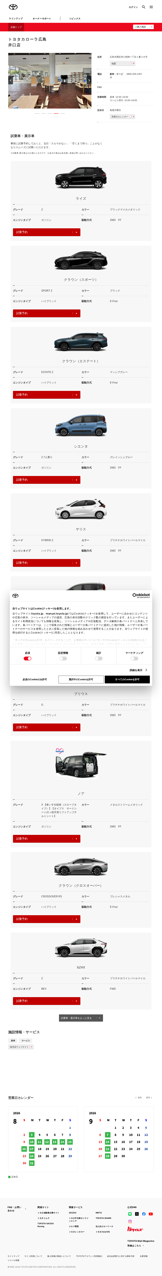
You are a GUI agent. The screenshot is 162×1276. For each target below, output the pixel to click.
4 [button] (54, 114)
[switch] (63, 658)
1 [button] (35, 114)
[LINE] (129, 1213)
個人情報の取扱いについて (59, 1256)
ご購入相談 (140, 27)
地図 (114, 63)
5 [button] (61, 114)
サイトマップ (13, 1256)
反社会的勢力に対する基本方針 (121, 1256)
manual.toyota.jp (57, 613)
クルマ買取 (74, 1226)
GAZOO (72, 1213)
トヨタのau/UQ (103, 1232)
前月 (140, 1097)
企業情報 (144, 1256)
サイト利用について (33, 1256)
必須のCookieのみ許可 (35, 679)
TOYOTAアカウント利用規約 (89, 1256)
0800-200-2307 (134, 74)
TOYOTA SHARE (103, 1218)
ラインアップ (16, 18)
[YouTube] (150, 1213)
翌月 (148, 1097)
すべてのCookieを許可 (127, 679)
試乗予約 (22, 232)
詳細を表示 (136, 670)
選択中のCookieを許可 (81, 679)
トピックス (75, 18)
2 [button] (42, 114)
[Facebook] (143, 1213)
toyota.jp (37, 613)
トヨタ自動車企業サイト (48, 1213)
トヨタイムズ (43, 1218)
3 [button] (48, 114)
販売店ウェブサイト (19, 1047)
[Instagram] (129, 1221)
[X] (136, 1213)
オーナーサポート (42, 18)
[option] (49, 81)
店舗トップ (16, 27)
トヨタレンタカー (77, 1232)
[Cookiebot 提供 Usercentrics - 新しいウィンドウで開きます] (136, 595)
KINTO (99, 1213)
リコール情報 (13, 1260)
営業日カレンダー (120, 117)
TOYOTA (13, 7)
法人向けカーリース (104, 1226)
